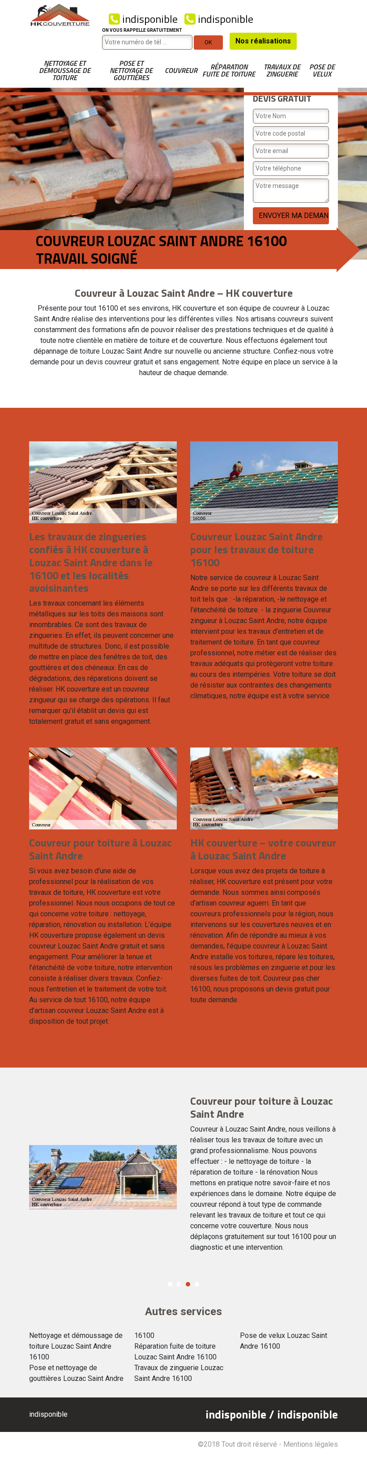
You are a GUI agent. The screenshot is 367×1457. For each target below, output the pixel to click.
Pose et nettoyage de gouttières (131, 70)
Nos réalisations (263, 41)
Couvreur (181, 70)
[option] (183, 1177)
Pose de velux (322, 70)
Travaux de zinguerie (282, 70)
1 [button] (170, 1284)
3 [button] (188, 1284)
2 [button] (179, 1284)
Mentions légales (310, 1444)
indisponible (149, 19)
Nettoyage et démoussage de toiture (64, 70)
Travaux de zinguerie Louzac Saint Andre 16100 (178, 1373)
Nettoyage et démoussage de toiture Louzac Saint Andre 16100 (76, 1346)
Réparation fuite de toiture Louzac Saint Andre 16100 (175, 1351)
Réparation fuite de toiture (228, 70)
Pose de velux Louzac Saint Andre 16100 (283, 1340)
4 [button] (197, 1284)
